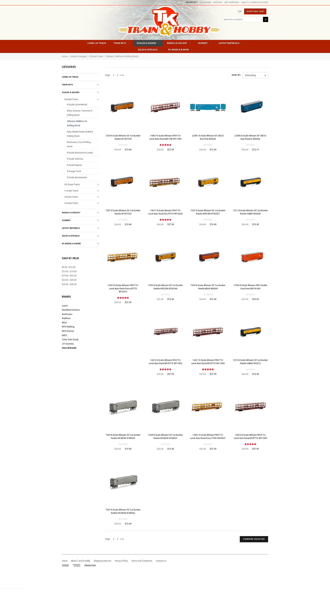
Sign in (244, 2)
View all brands (69, 348)
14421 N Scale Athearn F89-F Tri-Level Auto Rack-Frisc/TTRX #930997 (208, 436)
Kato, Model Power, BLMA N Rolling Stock (80, 134)
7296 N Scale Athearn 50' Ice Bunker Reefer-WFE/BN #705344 (165, 287)
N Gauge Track (74, 171)
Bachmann (67, 314)
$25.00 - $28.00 (69, 284)
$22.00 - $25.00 (69, 280)
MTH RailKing (68, 327)
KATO (64, 335)
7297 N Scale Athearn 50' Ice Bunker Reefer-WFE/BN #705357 (208, 212)
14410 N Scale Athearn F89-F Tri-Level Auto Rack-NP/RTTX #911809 (250, 436)
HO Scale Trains (72, 184)
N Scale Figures (74, 165)
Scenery (203, 43)
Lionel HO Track (96, 43)
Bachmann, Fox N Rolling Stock (79, 144)
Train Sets (119, 43)
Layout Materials (228, 43)
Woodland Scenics (71, 310)
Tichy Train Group (70, 339)
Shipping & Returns (102, 561)
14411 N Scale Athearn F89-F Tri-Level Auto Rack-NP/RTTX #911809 (208, 362)
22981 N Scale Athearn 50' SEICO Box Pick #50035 (208, 137)
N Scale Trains (71, 99)
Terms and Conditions (141, 561)
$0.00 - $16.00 (68, 267)
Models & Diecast (177, 43)
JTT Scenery (68, 344)
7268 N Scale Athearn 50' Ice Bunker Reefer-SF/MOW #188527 (165, 436)
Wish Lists (217, 2)
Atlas (64, 322)
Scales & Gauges (146, 43)
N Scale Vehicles (75, 159)
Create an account (259, 2)
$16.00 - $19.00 (69, 271)
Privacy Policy (121, 561)
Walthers (66, 318)
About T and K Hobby (80, 561)
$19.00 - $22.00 (69, 276)
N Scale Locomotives (77, 104)
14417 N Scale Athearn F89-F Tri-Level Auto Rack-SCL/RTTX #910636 (165, 212)
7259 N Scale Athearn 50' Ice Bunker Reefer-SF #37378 (123, 137)
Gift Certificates (232, 2)
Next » (122, 76)
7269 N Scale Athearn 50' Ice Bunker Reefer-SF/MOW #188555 (123, 436)
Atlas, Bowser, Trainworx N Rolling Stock (79, 113)
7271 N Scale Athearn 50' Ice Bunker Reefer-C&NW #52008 (250, 212)
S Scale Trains (71, 197)
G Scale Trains (71, 203)
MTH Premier (68, 331)
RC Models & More (178, 50)
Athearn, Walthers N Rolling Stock (77, 123)
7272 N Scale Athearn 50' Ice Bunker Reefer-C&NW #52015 (250, 362)
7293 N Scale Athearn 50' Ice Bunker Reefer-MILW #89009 (208, 287)
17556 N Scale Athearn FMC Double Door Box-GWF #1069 (250, 287)
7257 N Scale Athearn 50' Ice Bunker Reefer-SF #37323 (123, 212)
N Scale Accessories (77, 177)
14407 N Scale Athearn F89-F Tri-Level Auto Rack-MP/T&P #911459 (165, 137)
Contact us (161, 561)
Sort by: (236, 75)
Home (65, 56)
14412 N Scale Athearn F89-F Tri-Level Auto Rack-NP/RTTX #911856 (165, 362)
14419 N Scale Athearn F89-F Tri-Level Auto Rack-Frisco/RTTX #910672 (123, 288)
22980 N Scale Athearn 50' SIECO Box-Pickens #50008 (250, 137)
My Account (205, 2)
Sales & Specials (147, 50)
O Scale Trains (71, 191)
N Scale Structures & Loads (80, 153)
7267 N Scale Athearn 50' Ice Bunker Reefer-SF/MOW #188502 (123, 511)
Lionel (65, 306)
